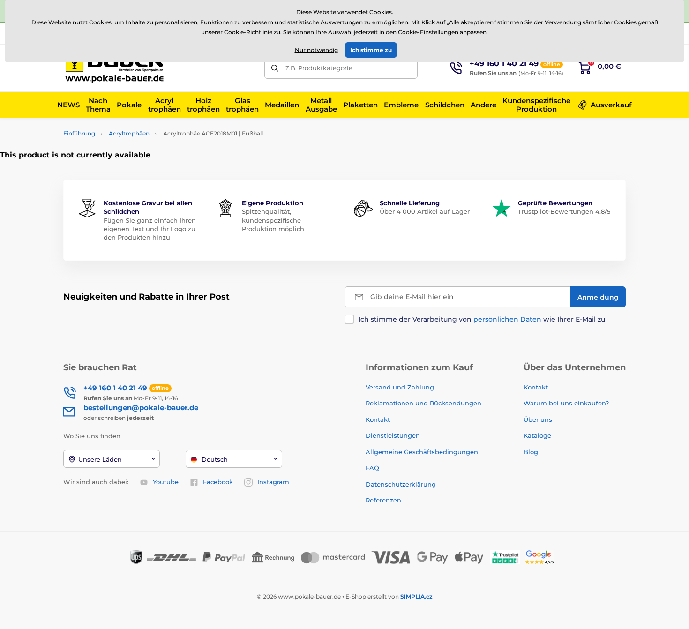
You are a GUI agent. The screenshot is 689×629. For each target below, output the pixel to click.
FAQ (372, 468)
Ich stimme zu (371, 49)
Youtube (166, 482)
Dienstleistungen (393, 435)
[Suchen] (274, 68)
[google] (542, 556)
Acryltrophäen (129, 133)
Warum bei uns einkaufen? (566, 403)
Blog (531, 452)
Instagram (273, 482)
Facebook (218, 482)
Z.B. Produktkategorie (318, 68)
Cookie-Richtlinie (248, 32)
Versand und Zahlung (400, 387)
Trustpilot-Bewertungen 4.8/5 (564, 211)
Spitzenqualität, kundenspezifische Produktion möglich (273, 220)
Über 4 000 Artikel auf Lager (425, 211)
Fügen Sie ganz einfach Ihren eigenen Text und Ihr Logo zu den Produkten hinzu (150, 229)
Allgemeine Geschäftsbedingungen (422, 452)
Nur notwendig (316, 49)
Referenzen (383, 500)
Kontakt (378, 419)
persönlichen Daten (507, 319)
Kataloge (537, 435)
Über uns (538, 419)
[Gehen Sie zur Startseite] (117, 68)
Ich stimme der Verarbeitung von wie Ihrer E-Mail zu (482, 319)
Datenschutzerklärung (401, 484)
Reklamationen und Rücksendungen (424, 403)
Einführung (79, 133)
